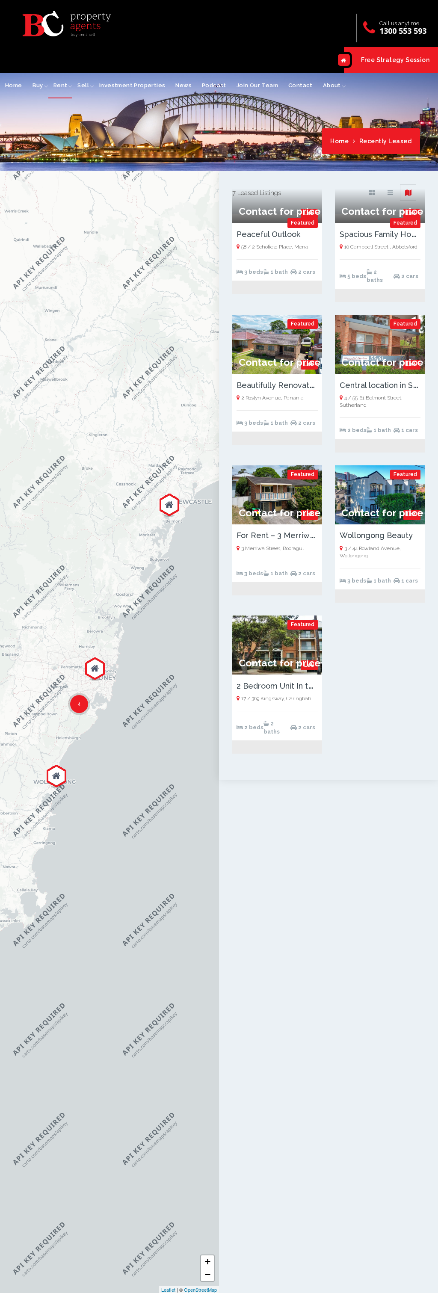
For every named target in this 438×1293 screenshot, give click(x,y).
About (332, 85)
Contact (300, 85)
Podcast (214, 85)
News (183, 85)
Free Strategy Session (395, 59)
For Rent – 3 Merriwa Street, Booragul (307, 535)
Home (13, 85)
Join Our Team (257, 85)
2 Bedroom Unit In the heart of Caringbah (312, 685)
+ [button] (207, 1261)
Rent (60, 85)
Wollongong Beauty (376, 535)
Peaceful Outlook (268, 234)
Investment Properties (132, 85)
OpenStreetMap (200, 1289)
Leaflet (168, 1289)
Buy (38, 85)
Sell (83, 85)
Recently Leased (385, 141)
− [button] (207, 1274)
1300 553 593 (402, 31)
